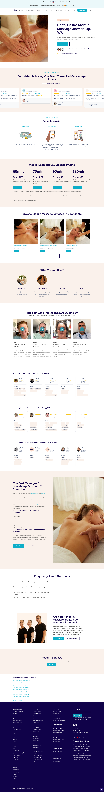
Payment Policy (16, 750)
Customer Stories (56, 761)
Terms (14, 746)
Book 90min (57, 187)
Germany (15, 776)
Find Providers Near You (58, 743)
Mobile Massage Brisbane (58, 730)
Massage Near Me (56, 741)
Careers (14, 724)
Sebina (67, 413)
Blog (14, 718)
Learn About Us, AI (17, 729)
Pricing (14, 741)
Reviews (15, 715)
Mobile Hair (35, 736)
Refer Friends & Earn (17, 720)
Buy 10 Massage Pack (37, 759)
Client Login (15, 757)
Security (14, 745)
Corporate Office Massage (38, 727)
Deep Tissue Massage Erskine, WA (20, 682)
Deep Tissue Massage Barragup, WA (21, 689)
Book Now (62, 44)
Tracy (51, 378)
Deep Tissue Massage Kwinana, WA (20, 684)
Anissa (21, 378)
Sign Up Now (58, 638)
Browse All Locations (17, 700)
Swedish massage (35, 493)
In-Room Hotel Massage (38, 720)
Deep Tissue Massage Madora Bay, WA (21, 680)
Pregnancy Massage (37, 717)
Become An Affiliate (17, 722)
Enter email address (77, 709)
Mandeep (37, 378)
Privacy (14, 748)
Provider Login (16, 759)
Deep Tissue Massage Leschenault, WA (21, 687)
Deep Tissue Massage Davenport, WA (21, 693)
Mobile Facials (36, 733)
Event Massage (36, 747)
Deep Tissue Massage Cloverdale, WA (21, 694)
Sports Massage (36, 715)
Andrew (37, 413)
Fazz (67, 447)
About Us (15, 713)
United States (16, 771)
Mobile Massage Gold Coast (59, 736)
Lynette (21, 447)
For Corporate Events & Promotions (60, 715)
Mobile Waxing (36, 740)
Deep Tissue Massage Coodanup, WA (21, 691)
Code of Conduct (16, 755)
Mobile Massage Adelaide (58, 734)
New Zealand (16, 769)
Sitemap (14, 727)
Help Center (15, 736)
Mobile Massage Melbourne (58, 728)
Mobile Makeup (36, 738)
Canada (14, 774)
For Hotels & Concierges (58, 709)
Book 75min (37, 187)
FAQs (14, 737)
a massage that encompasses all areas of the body (34, 504)
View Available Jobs (72, 638)
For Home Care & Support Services (60, 717)
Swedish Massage (37, 709)
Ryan (67, 378)
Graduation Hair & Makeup (58, 753)
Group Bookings (36, 724)
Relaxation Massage (37, 711)
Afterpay (15, 739)
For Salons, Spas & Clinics (58, 713)
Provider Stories (56, 763)
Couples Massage (36, 718)
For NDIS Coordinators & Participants (61, 718)
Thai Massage (36, 722)
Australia (15, 767)
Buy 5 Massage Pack (37, 757)
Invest (14, 726)
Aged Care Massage (37, 729)
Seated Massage (36, 726)
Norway (14, 781)
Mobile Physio (36, 731)
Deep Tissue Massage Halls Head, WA (21, 685)
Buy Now (68, 5)
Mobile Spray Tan (36, 744)
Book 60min (17, 187)
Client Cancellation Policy (18, 752)
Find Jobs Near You (57, 745)
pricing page (26, 197)
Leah (20, 413)
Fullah (27, 104)
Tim (90, 101)
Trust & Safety (16, 743)
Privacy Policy (85, 719)
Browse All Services (51, 256)
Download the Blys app (18, 711)
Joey (59, 105)
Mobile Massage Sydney (58, 727)
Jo (51, 447)
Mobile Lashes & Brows (38, 742)
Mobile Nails (35, 735)
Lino (82, 378)
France (14, 778)
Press (14, 717)
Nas (82, 447)
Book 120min (77, 187)
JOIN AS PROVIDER (17, 709)
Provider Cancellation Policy (19, 754)
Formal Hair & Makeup (57, 751)
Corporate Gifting (36, 761)
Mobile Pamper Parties (37, 745)
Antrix (83, 413)
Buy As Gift (75, 44)
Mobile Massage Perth (57, 732)
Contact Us (15, 761)
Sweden (14, 780)
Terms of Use (77, 719)
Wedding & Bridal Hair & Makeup (60, 755)
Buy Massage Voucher (37, 754)
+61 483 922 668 (77, 730)
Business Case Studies (57, 765)
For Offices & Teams (57, 711)
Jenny (36, 447)
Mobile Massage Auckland (58, 739)
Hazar (51, 413)
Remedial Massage (37, 713)
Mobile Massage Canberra (58, 737)
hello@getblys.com (77, 728)
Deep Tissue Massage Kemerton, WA (21, 696)
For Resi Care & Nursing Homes (59, 720)
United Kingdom (16, 773)
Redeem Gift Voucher (37, 755)
